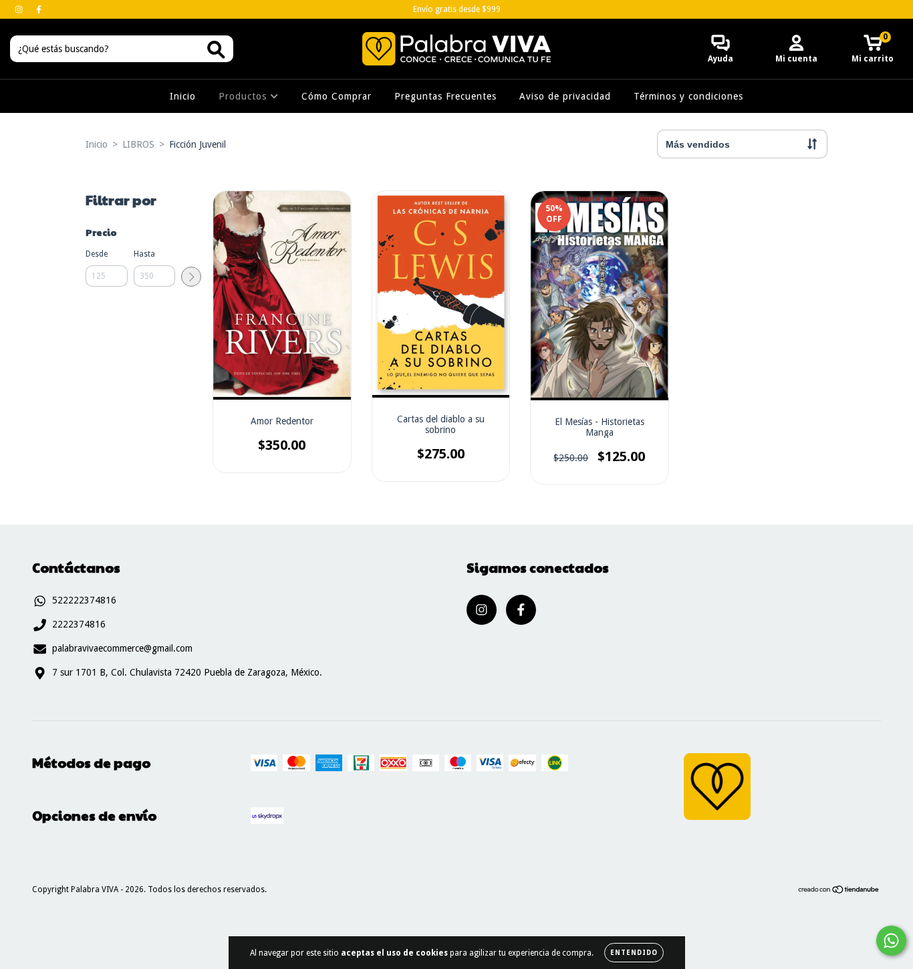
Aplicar (191, 277)
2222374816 (79, 624)
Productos (244, 96)
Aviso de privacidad (565, 96)
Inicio (183, 96)
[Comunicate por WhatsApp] (891, 941)
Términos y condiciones (688, 96)
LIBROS (138, 144)
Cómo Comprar (336, 96)
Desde (97, 254)
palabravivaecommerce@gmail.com (122, 648)
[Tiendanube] (839, 891)
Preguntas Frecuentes (445, 96)
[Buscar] (216, 49)
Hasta (144, 254)
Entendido (634, 952)
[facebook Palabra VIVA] (38, 9)
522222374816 (84, 600)
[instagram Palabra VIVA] (20, 9)
